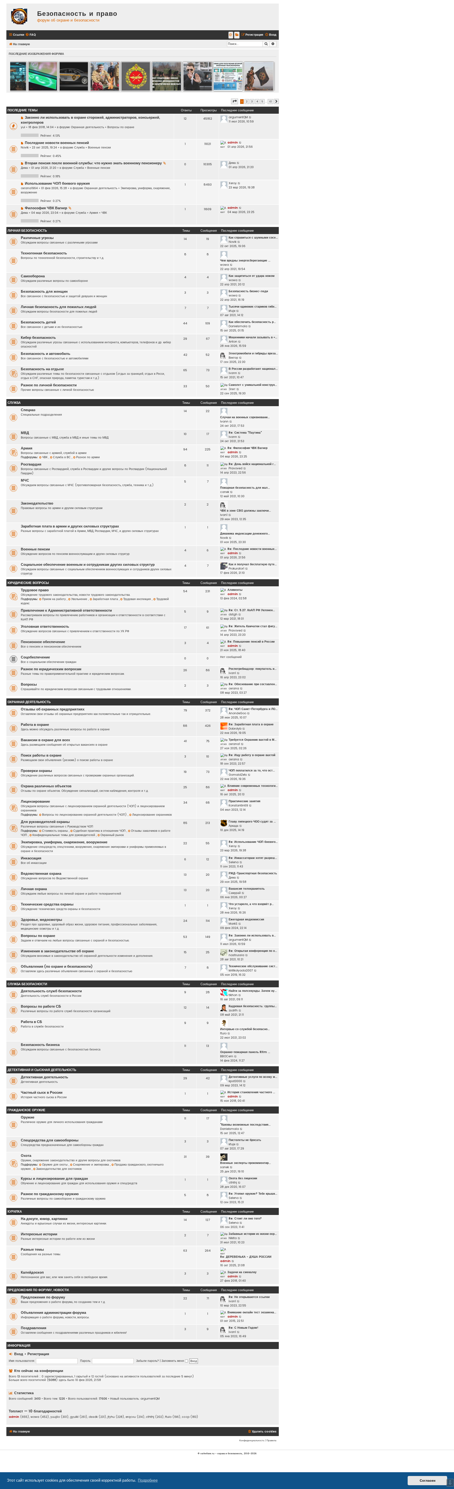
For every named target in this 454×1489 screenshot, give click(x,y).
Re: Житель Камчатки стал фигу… (253, 626)
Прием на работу (54, 599)
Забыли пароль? (147, 1361)
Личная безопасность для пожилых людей (58, 307)
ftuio (223, 1033)
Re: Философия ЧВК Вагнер (247, 448)
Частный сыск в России (41, 1092)
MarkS (233, 924)
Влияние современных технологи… (252, 786)
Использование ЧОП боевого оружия (57, 183)
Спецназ (28, 410)
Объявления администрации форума (53, 1312)
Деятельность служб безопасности (51, 991)
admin (232, 142)
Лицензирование (35, 801)
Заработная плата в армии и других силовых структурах (70, 526)
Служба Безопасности (27, 984)
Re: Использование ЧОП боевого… (253, 842)
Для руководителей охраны (45, 821)
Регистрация (38, 1353)
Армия (93, 213)
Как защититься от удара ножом (252, 276)
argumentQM (238, 117)
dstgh (233, 614)
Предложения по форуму (43, 1297)
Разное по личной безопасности (49, 385)
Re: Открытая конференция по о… (253, 951)
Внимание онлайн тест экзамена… (251, 1312)
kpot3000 (235, 1081)
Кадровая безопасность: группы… (253, 1006)
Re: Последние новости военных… (252, 549)
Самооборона (33, 276)
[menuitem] (30, 35)
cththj (233, 1182)
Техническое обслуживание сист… (253, 966)
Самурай (235, 893)
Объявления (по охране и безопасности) (57, 966)
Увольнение (79, 599)
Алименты (234, 590)
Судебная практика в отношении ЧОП (100, 831)
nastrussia (236, 955)
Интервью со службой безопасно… (245, 1029)
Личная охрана (34, 889)
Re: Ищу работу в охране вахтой (252, 755)
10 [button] (270, 101)
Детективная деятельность (44, 1077)
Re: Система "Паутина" (245, 433)
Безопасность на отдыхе (42, 369)
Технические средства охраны (47, 904)
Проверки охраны (36, 770)
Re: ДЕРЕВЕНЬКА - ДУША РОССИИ (245, 1257)
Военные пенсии (99, 147)
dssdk (93, 1417)
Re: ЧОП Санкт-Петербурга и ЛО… (253, 709)
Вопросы (29, 684)
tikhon (233, 995)
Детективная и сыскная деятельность (42, 1070)
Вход (18, 1353)
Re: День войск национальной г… (252, 464)
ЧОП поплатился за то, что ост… (252, 770)
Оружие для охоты (55, 1164)
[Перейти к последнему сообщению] (250, 117)
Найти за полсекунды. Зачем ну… (253, 991)
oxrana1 (234, 744)
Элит (232, 389)
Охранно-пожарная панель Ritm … (245, 1052)
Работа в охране (35, 724)
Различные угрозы (37, 237)
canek (224, 492)
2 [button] (247, 101)
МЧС (25, 480)
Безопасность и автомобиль (45, 353)
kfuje (232, 311)
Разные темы (32, 1249)
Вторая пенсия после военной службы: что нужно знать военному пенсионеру (93, 163)
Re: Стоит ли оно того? (245, 1218)
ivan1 (223, 515)
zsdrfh (233, 1010)
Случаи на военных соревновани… (245, 417)
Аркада (233, 826)
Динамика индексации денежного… (245, 533)
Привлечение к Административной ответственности (66, 610)
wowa (224, 265)
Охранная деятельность (87, 127)
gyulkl (74, 1417)
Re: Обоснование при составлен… (253, 684)
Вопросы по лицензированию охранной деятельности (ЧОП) (85, 815)
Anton (233, 342)
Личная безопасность (27, 230)
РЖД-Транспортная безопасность (253, 873)
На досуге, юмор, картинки (44, 1218)
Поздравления (33, 1328)
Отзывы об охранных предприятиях (52, 709)
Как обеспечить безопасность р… (252, 322)
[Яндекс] (237, 35)
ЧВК (104, 213)
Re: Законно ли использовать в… (252, 935)
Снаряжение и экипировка (91, 1164)
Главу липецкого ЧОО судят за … (252, 821)
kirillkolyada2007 (241, 970)
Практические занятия (244, 801)
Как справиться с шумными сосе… (253, 237)
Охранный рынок (112, 835)
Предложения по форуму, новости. (38, 1290)
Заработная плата (106, 599)
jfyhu (111, 1417)
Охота (26, 1155)
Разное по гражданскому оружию (50, 1194)
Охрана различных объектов (46, 786)
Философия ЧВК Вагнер (46, 208)
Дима (24, 168)
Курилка (15, 1211)
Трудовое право (35, 590)
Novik (25, 147)
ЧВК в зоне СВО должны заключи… (245, 511)
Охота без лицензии (243, 1178)
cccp (185, 1417)
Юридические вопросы (28, 583)
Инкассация (31, 858)
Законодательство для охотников (59, 1169)
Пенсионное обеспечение (43, 642)
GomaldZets (238, 775)
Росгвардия (31, 464)
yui (23, 127)
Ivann (233, 373)
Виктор (233, 358)
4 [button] (257, 101)
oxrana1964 (29, 188)
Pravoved (235, 468)
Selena (234, 862)
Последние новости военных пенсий (57, 142)
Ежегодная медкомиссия (246, 919)
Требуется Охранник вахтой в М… (252, 740)
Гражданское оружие (26, 1110)
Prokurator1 (236, 568)
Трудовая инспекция (137, 599)
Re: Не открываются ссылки (249, 1297)
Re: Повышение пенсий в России (251, 642)
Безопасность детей (38, 322)
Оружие (27, 1117)
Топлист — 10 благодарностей (35, 1411)
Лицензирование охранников (152, 815)
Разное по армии (88, 457)
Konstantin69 (238, 805)
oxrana (234, 688)
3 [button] (252, 101)
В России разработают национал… (253, 369)
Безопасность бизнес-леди (248, 291)
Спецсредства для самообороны (50, 1140)
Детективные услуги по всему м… (253, 1077)
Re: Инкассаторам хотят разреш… (253, 858)
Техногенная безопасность (44, 253)
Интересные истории (39, 1234)
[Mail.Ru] (230, 35)
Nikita (233, 1238)
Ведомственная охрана (41, 873)
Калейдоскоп (32, 1272)
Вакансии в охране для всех (45, 740)
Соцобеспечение (35, 657)
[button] (234, 101)
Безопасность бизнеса (40, 1044)
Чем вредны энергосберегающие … (245, 260)
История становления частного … (251, 1092)
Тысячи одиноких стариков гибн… (252, 307)
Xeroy (233, 183)
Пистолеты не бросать (245, 1140)
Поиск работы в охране (41, 755)
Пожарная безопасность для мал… (245, 488)
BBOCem (226, 1056)
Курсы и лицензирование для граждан (54, 1178)
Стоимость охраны (55, 831)
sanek (224, 1167)
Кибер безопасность (38, 337)
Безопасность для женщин (44, 291)
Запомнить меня (173, 1361)
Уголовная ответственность (45, 626)
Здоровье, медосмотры (41, 919)
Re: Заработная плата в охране (251, 724)
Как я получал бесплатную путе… (253, 564)
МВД (25, 433)
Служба (79, 147)
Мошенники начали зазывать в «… (253, 337)
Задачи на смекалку (242, 1272)
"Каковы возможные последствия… (245, 1125)
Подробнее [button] (148, 1480)
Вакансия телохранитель (247, 889)
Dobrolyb (235, 729)
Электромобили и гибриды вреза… (253, 353)
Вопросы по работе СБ (41, 1006)
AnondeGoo (237, 713)
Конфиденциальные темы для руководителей (64, 835)
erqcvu (131, 1417)
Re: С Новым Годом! (243, 1328)
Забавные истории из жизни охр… (253, 1234)
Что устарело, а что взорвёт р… (251, 904)
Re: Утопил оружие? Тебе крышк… (253, 1194)
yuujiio (55, 1417)
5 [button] (262, 101)
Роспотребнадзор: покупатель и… (252, 669)
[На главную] (21, 17)
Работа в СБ (31, 1021)
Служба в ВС (62, 457)
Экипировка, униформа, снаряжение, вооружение (64, 842)
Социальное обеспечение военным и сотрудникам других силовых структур (88, 564)
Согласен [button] (427, 1480)
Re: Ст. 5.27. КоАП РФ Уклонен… (252, 610)
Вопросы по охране (120, 127)
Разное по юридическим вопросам (51, 669)
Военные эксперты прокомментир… (245, 1163)
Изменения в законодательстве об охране (57, 951)
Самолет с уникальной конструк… (253, 385)
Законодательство (37, 503)
